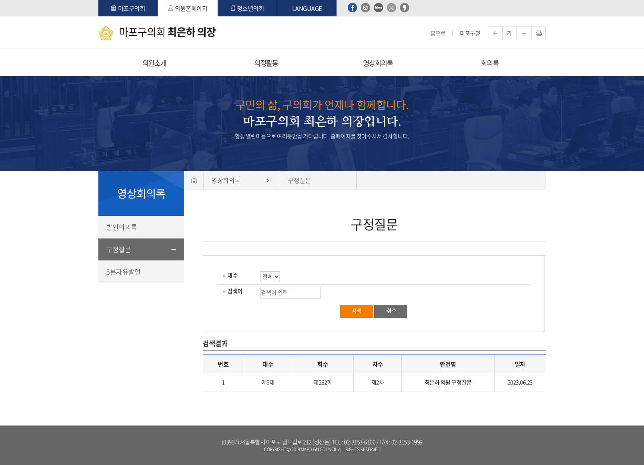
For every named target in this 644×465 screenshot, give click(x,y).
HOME (194, 180)
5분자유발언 (123, 272)
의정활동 (266, 63)
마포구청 (470, 33)
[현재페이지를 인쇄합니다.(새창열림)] (538, 33)
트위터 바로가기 (391, 7)
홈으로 (438, 33)
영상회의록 (378, 63)
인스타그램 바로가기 (365, 7)
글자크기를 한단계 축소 (524, 33)
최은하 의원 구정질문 (448, 382)
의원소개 (154, 63)
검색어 (235, 291)
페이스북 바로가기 (352, 7)
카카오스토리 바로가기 (404, 7)
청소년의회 (250, 8)
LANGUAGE (307, 8)
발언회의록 (121, 227)
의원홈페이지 (191, 8)
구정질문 (118, 249)
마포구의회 (131, 8)
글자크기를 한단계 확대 (495, 33)
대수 (232, 275)
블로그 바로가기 (378, 7)
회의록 (490, 63)
